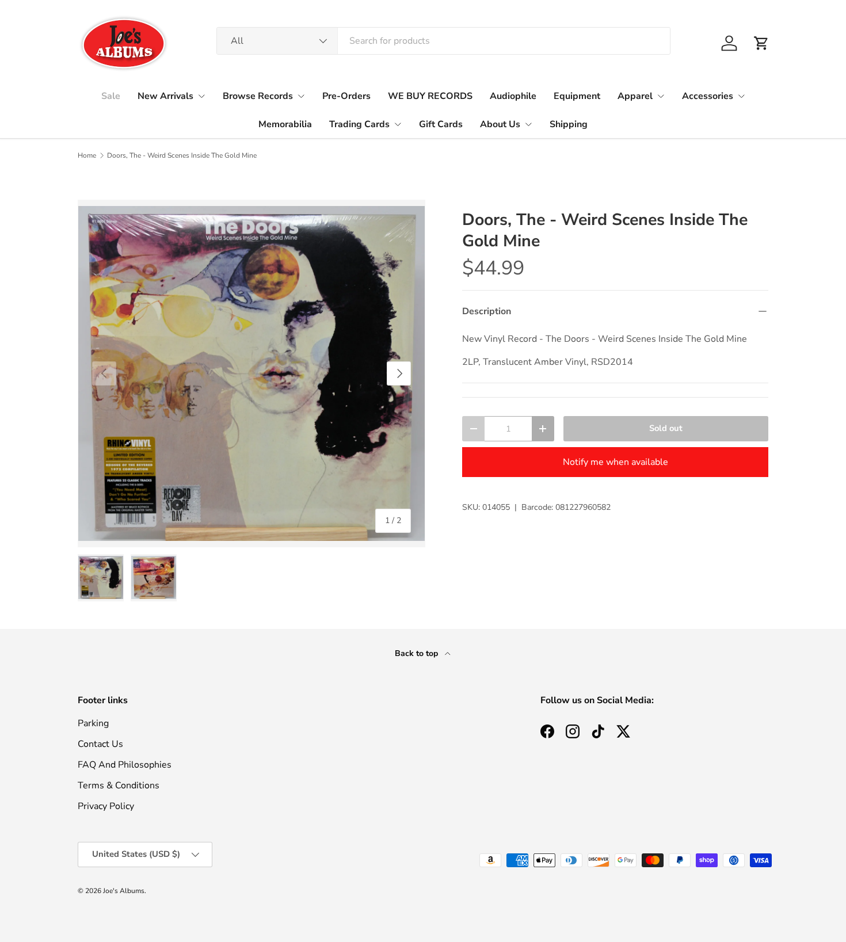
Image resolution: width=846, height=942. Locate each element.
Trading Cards (359, 124)
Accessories (707, 96)
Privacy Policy (106, 806)
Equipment (577, 96)
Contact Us (100, 744)
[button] (761, 43)
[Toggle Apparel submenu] (661, 96)
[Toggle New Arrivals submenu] (201, 96)
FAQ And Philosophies (125, 764)
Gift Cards (441, 124)
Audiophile (513, 96)
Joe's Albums (123, 890)
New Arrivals (165, 96)
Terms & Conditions (118, 785)
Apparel (635, 96)
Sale (110, 96)
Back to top (417, 653)
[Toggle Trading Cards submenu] (398, 124)
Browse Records (258, 96)
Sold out (666, 428)
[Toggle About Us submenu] (528, 124)
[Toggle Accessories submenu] (741, 96)
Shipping (569, 124)
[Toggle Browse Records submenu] (301, 96)
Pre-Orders (346, 96)
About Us (500, 124)
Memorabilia (285, 124)
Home (87, 155)
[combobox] (443, 41)
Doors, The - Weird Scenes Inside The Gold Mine (182, 155)
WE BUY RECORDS (430, 96)
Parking (93, 723)
